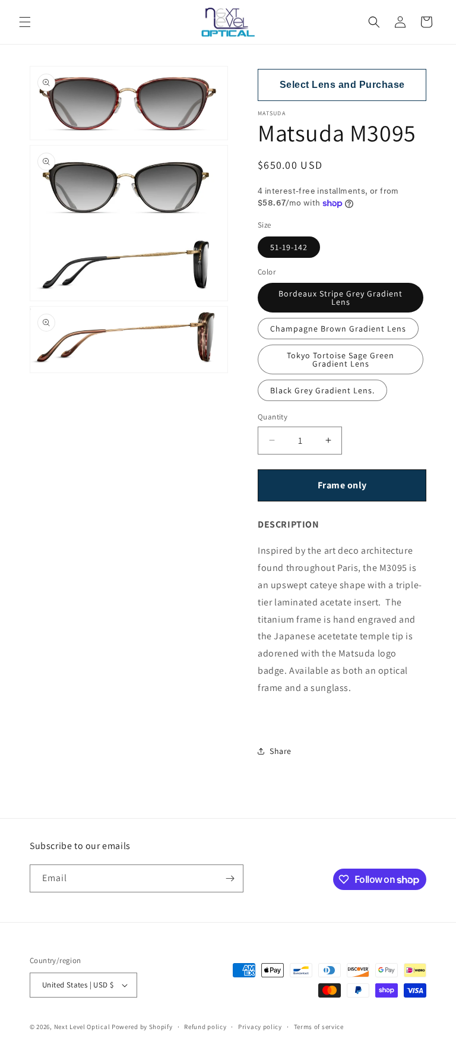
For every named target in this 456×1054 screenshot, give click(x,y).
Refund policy (205, 1027)
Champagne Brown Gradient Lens (338, 328)
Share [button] (281, 751)
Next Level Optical (83, 1027)
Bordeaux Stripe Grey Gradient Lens (340, 297)
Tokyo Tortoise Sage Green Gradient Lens (340, 359)
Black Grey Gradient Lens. (322, 390)
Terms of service (319, 1027)
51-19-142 (289, 247)
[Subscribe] (230, 878)
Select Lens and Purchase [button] (342, 85)
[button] (25, 22)
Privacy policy (260, 1027)
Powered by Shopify (142, 1027)
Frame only (342, 485)
